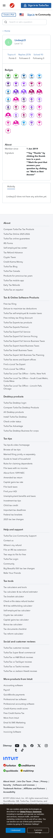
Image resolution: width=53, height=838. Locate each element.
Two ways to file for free (15, 554)
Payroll (7, 690)
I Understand (15, 830)
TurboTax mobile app (14, 280)
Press (36, 781)
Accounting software (13, 685)
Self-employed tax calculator (17, 610)
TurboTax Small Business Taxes (18, 350)
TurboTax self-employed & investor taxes (23, 313)
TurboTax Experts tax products (18, 322)
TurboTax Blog (10, 266)
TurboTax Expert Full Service (17, 332)
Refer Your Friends (12, 573)
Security (7, 785)
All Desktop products (14, 412)
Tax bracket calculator (14, 596)
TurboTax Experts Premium (16, 327)
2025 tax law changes (14, 519)
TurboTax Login (11, 559)
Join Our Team (24, 781)
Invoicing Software (12, 732)
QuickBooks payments (14, 694)
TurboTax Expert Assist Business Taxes (21, 346)
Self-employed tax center (15, 248)
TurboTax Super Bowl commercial (19, 652)
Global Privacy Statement (30, 812)
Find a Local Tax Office (14, 369)
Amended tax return (13, 477)
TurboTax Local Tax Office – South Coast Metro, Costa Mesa (26, 380)
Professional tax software (15, 699)
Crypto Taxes (10, 257)
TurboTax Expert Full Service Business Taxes (24, 341)
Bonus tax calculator (13, 624)
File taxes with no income (16, 468)
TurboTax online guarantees (17, 238)
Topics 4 (12, 54)
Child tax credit (11, 505)
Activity (11, 186)
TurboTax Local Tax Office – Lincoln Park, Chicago (23, 387)
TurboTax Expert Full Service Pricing (20, 336)
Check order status (12, 421)
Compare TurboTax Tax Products (19, 229)
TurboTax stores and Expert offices (20, 359)
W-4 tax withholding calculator (18, 606)
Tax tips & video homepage (17, 445)
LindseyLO (20, 40)
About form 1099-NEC (14, 473)
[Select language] (21, 14)
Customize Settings (38, 831)
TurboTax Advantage (13, 426)
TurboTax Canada (12, 271)
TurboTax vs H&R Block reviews (18, 657)
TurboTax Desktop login (15, 403)
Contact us (8, 540)
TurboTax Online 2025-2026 (17, 234)
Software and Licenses (24, 785)
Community (9, 564)
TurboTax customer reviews (16, 648)
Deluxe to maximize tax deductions (20, 308)
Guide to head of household (17, 459)
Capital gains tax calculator (16, 620)
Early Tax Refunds (12, 285)
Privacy (44, 781)
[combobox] (24, 22)
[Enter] (5, 22)
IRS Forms (8, 243)
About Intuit (9, 781)
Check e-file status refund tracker (19, 601)
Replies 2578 (24, 54)
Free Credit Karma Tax (14, 713)
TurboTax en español (13, 290)
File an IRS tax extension (15, 550)
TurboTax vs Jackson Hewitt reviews (20, 671)
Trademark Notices (12, 788)
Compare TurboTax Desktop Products (21, 407)
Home (7, 31)
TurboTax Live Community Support (20, 536)
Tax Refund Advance (13, 252)
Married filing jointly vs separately (19, 454)
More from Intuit (11, 718)
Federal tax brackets (13, 514)
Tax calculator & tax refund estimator (21, 592)
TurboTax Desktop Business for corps (21, 431)
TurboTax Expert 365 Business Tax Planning (24, 355)
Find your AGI (10, 491)
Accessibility (9, 792)
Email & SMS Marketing (14, 722)
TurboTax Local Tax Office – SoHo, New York (25, 373)
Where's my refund (12, 545)
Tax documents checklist (15, 629)
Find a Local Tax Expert (14, 364)
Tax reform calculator (13, 634)
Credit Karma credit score (16, 708)
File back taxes (10, 487)
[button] (9, 15)
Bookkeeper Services (14, 727)
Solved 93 (38, 54)
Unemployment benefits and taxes (20, 496)
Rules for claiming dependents (18, 463)
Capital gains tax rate (13, 482)
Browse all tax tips (12, 449)
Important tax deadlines (15, 510)
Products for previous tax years (18, 276)
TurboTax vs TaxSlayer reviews (18, 662)
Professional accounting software (19, 704)
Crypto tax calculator (13, 615)
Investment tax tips (12, 500)
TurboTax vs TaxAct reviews (16, 666)
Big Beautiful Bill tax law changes (19, 568)
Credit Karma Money (13, 262)
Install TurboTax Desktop (15, 417)
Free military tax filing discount (18, 318)
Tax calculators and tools (15, 587)
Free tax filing (10, 304)
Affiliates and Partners (34, 788)
